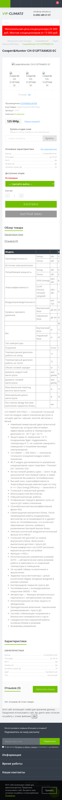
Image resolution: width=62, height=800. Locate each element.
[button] (26, 4)
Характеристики (14, 234)
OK (34, 716)
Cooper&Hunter (42, 41)
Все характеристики (49, 149)
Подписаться (50, 741)
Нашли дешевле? (32, 121)
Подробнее (10, 795)
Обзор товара (14, 227)
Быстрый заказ (31, 214)
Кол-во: (9, 190)
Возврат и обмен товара (26, 747)
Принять (49, 790)
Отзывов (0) (11, 241)
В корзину (31, 204)
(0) (29, 94)
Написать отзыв (45, 689)
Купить (50, 138)
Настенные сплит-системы (19, 41)
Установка (11, 177)
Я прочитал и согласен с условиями (32, 747)
